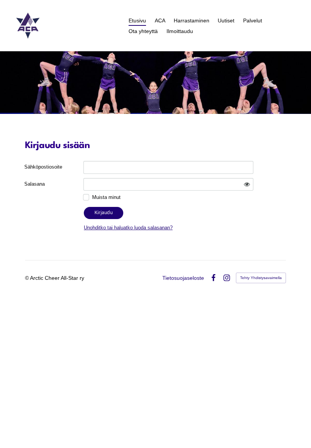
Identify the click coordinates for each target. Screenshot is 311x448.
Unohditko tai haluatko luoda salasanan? (128, 227)
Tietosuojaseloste (183, 278)
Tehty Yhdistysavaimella (261, 278)
